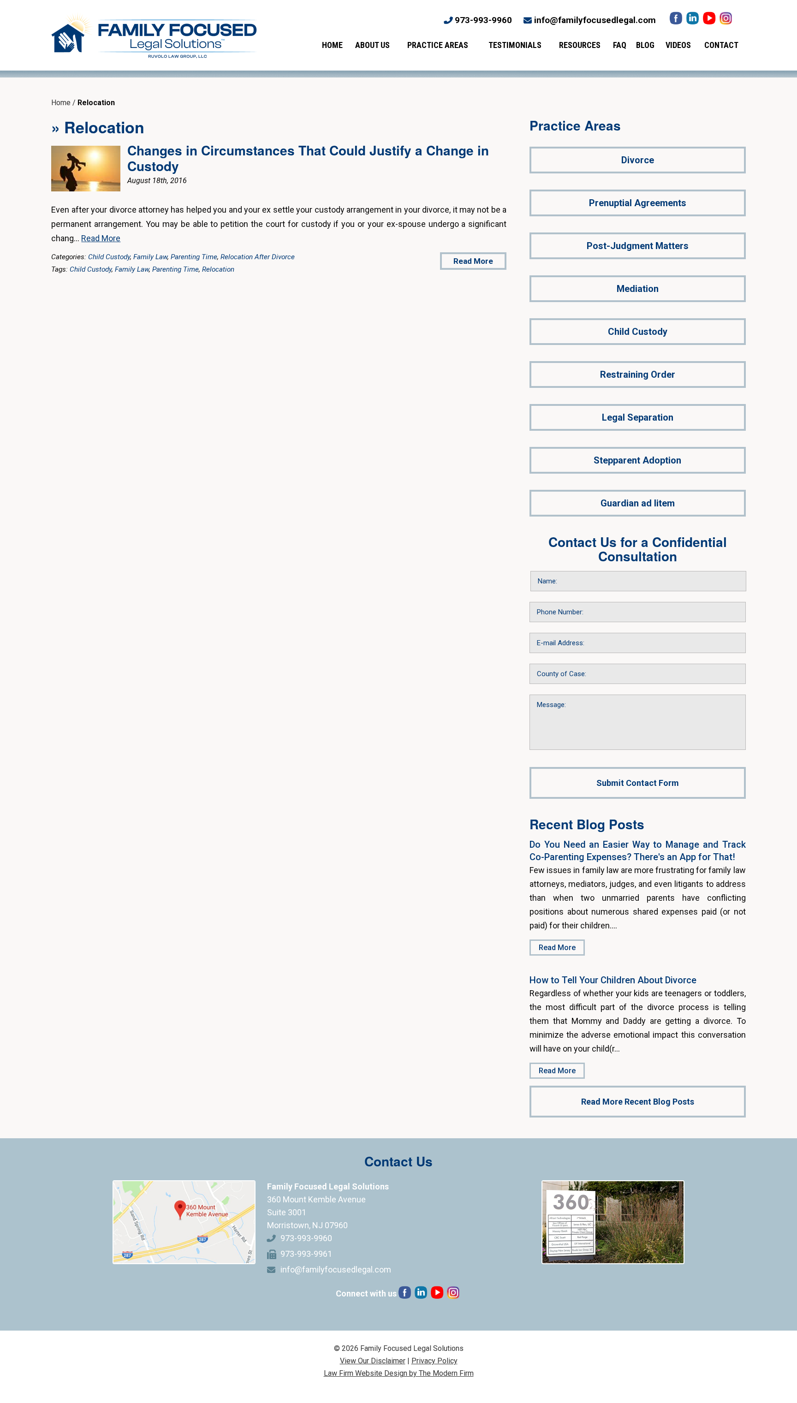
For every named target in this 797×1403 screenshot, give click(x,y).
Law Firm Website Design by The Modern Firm (399, 1373)
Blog (645, 45)
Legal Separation (637, 417)
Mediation (638, 288)
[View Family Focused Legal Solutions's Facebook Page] (677, 21)
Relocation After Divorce (257, 257)
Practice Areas (437, 45)
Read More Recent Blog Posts (637, 1101)
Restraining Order (637, 374)
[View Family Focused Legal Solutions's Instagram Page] (727, 21)
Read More (100, 238)
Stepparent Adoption (637, 460)
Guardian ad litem (638, 503)
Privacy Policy (434, 1360)
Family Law (150, 257)
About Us (372, 45)
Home (332, 45)
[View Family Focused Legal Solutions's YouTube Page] (710, 21)
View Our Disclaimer (372, 1360)
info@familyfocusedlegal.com (595, 20)
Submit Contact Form (637, 783)
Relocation (218, 269)
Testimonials (514, 45)
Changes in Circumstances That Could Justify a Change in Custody (308, 158)
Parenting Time (194, 257)
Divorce (637, 160)
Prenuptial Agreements (637, 202)
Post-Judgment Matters (638, 245)
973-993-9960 (483, 20)
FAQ (619, 45)
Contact (721, 45)
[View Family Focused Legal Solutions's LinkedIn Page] (693, 21)
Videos (678, 45)
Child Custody (109, 257)
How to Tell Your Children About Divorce (612, 980)
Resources (580, 45)
